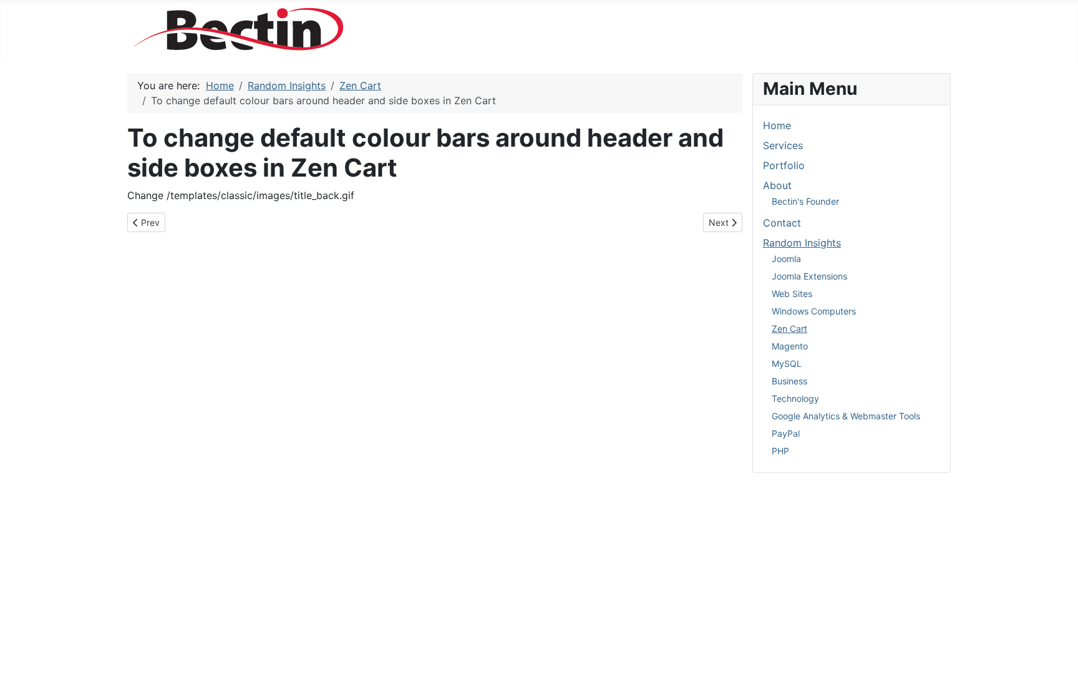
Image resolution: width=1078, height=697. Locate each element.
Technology (795, 398)
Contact (782, 223)
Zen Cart (789, 328)
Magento (790, 346)
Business (789, 381)
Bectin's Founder (805, 201)
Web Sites (792, 293)
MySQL (787, 363)
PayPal (786, 433)
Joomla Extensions (809, 276)
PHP (780, 451)
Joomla (786, 258)
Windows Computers (814, 311)
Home (777, 125)
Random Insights (802, 242)
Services (783, 145)
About (777, 185)
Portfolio (784, 165)
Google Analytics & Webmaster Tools (846, 416)
